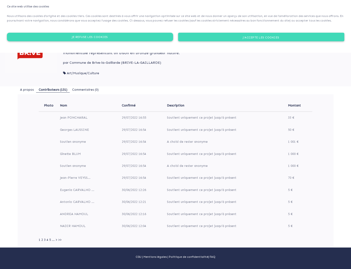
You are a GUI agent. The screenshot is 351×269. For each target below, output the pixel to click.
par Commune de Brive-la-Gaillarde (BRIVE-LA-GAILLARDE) (112, 63)
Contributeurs (53, 89)
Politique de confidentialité (188, 256)
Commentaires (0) (85, 89)
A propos (27, 89)
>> (60, 240)
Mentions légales (155, 256)
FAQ (212, 256)
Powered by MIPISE (175, 266)
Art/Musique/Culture (83, 73)
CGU (138, 256)
